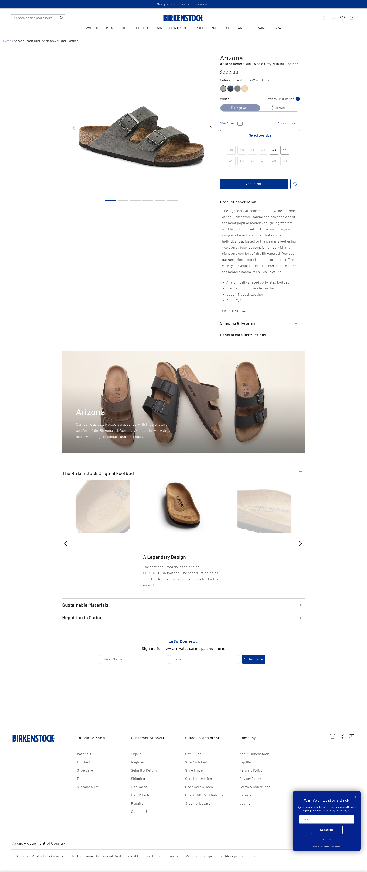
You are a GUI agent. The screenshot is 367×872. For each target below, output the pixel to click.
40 (242, 150)
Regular (240, 108)
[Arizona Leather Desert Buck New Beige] (244, 88)
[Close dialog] (354, 797)
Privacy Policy (250, 778)
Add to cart (254, 184)
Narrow (280, 108)
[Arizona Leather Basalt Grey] (237, 88)
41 (252, 150)
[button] (211, 128)
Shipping (138, 778)
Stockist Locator (198, 803)
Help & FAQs (140, 795)
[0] (342, 18)
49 (274, 161)
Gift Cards (139, 787)
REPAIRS (259, 28)
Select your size (260, 135)
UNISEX (142, 28)
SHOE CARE (235, 28)
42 (263, 150)
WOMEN (92, 28)
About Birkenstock (254, 754)
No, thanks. (327, 839)
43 (274, 150)
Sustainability (88, 787)
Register (137, 762)
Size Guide (193, 754)
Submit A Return (144, 770)
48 (263, 161)
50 (285, 161)
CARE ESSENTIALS (171, 28)
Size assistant (288, 123)
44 (285, 150)
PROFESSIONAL (205, 28)
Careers (245, 795)
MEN (109, 28)
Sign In (136, 754)
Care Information (198, 778)
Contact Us (140, 811)
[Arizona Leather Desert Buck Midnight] (230, 88)
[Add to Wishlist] (295, 184)
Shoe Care (85, 770)
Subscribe (253, 659)
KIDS (124, 28)
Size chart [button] (227, 123)
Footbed (83, 762)
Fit (79, 778)
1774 (277, 28)
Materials (84, 754)
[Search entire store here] (61, 18)
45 (231, 161)
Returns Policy (250, 770)
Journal (245, 803)
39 (231, 150)
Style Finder (194, 770)
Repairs (137, 803)
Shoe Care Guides (199, 787)
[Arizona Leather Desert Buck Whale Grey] (223, 88)
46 (242, 161)
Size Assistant (196, 762)
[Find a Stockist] (324, 18)
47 (253, 161)
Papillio (245, 762)
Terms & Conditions (255, 787)
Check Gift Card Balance (204, 795)
